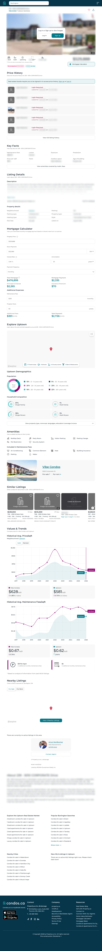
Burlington (27, 11)
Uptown (20, 11)
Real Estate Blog (82, 906)
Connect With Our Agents (85, 914)
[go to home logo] (14, 903)
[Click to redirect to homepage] (4, 3)
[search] (34, 3)
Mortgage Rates (82, 921)
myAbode (16, 907)
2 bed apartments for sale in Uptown (20, 831)
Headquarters (57, 911)
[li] (38, 919)
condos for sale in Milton (16, 867)
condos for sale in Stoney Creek (18, 876)
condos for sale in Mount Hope (18, 879)
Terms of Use (56, 921)
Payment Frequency (13, 267)
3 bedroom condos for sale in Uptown (20, 825)
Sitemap (55, 923)
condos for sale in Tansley (60, 831)
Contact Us (80, 911)
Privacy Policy (57, 919)
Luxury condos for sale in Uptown (19, 841)
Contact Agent (51, 754)
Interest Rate (11, 257)
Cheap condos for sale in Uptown (19, 838)
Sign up (57, 35)
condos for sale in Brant (59, 819)
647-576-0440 (53, 747)
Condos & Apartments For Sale (87, 923)
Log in (44, 35)
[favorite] (31, 495)
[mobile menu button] (99, 3)
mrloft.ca (55, 909)
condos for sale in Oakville (16, 870)
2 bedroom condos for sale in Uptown (20, 819)
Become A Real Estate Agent (62, 914)
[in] (35, 919)
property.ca (56, 906)
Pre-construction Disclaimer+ (51, 936)
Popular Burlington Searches (63, 816)
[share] (93, 10)
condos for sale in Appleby (60, 822)
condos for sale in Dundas (16, 860)
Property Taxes (11, 304)
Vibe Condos (12, 11)
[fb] (32, 919)
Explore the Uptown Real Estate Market (23, 816)
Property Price (12, 236)
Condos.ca (6, 907)
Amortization (56, 257)
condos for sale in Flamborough (18, 873)
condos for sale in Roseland (61, 841)
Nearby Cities (12, 854)
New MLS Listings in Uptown (63, 854)
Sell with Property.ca (83, 909)
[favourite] (89, 10)
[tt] (28, 919)
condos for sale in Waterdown (18, 857)
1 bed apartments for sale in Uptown (20, 828)
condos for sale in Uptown (60, 828)
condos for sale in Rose (59, 835)
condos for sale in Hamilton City (18, 864)
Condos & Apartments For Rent (87, 926)
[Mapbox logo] (12, 366)
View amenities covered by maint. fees (51, 166)
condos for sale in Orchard (60, 838)
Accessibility (56, 916)
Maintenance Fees (12, 294)
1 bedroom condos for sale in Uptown (20, 822)
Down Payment (12, 246)
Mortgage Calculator (83, 919)
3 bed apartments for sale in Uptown (20, 835)
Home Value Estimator (84, 916)
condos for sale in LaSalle (60, 825)
